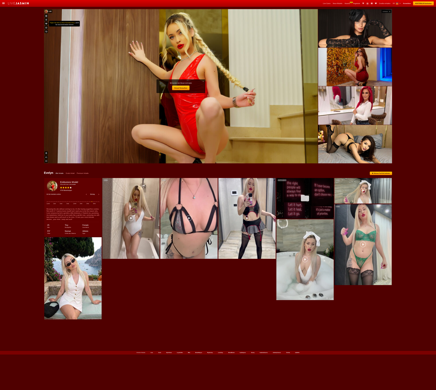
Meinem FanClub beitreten (382, 173)
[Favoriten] (376, 3)
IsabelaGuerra (264, 352)
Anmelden (407, 3)
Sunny (253, 352)
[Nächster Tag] (98, 194)
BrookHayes (198, 352)
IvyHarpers (243, 352)
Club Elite (363, 3)
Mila (189, 352)
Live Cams (327, 3)
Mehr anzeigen (355, 159)
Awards (347, 3)
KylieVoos (169, 352)
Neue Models (337, 3)
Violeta (288, 352)
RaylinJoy (210, 352)
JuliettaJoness (277, 352)
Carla (159, 352)
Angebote (356, 3)
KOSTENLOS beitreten (423, 3)
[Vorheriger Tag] (86, 194)
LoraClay (220, 352)
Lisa (152, 352)
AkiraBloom (231, 352)
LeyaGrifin (180, 352)
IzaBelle (297, 352)
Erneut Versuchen (180, 88)
